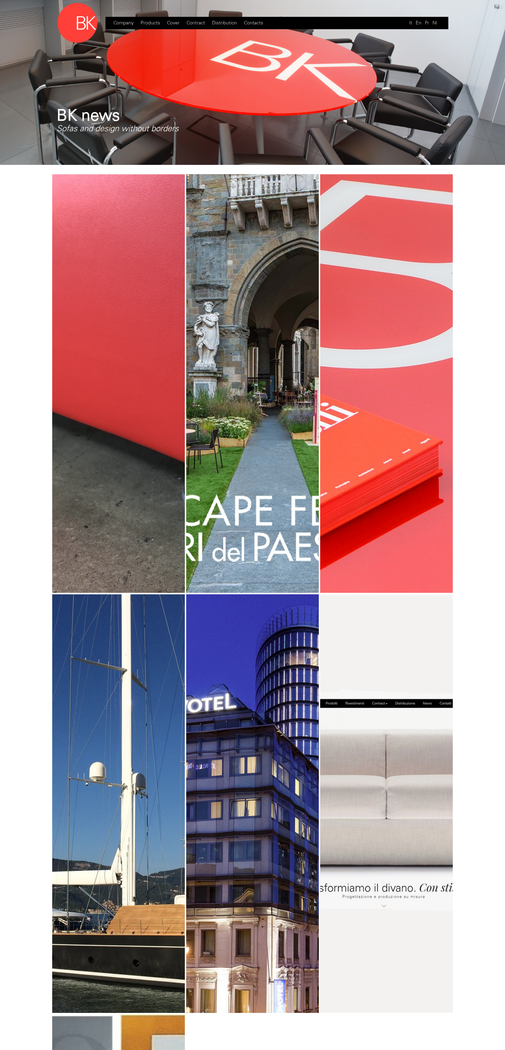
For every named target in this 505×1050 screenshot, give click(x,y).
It (410, 23)
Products (150, 23)
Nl (435, 23)
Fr (427, 23)
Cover (173, 23)
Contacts (253, 23)
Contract (196, 23)
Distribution (224, 23)
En (419, 23)
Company (123, 23)
